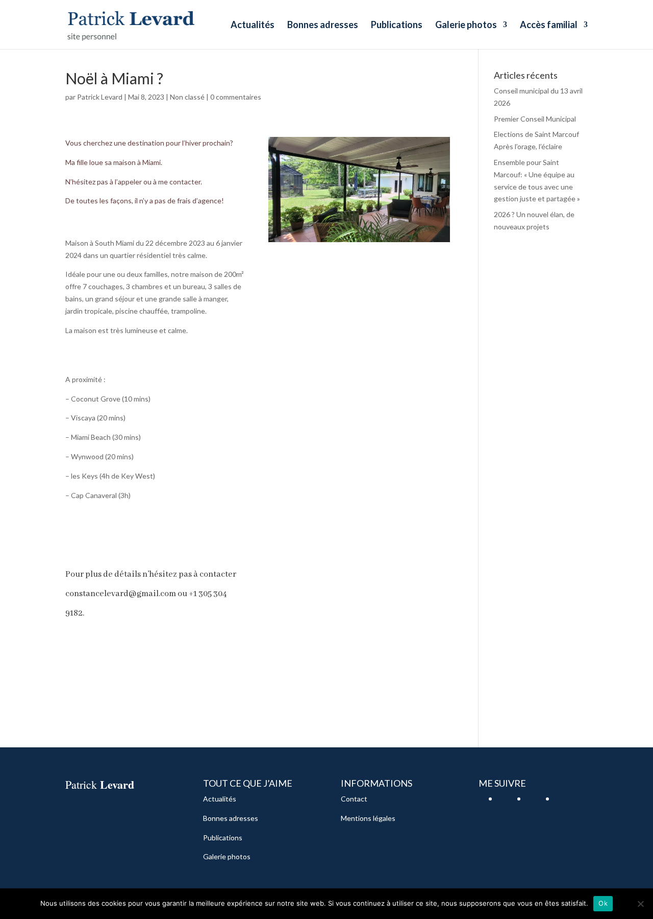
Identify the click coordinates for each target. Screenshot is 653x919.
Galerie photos (466, 25)
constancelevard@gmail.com (120, 593)
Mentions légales (368, 818)
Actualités (252, 25)
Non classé (187, 96)
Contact (354, 798)
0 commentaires (235, 96)
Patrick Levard (99, 96)
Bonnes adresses (322, 25)
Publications (396, 25)
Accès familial (548, 25)
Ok (603, 903)
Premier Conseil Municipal (535, 118)
